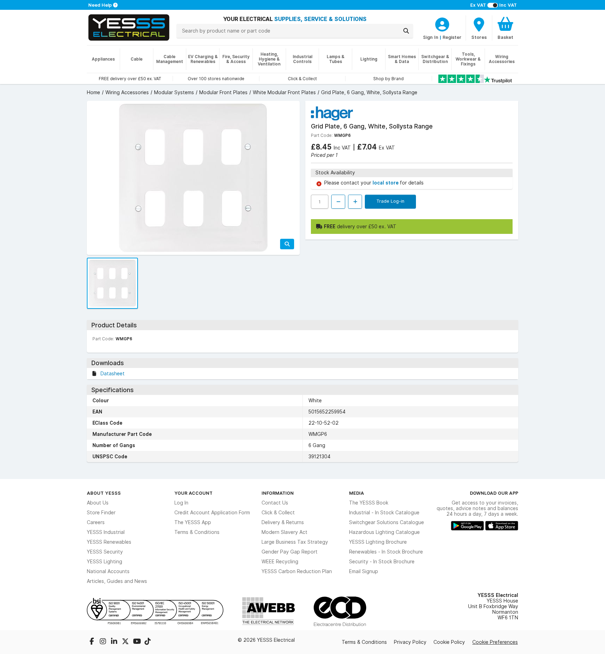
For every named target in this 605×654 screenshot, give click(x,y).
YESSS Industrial (106, 532)
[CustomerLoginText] (442, 23)
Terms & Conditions (197, 532)
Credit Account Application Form (212, 512)
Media (356, 493)
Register (452, 37)
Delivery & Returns (283, 522)
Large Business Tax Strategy (295, 542)
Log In (181, 503)
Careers (96, 522)
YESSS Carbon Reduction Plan (297, 571)
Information (278, 493)
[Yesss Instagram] (103, 642)
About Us (98, 503)
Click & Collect (278, 512)
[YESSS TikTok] (148, 642)
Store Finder (101, 512)
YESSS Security (105, 552)
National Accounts (108, 571)
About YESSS (104, 493)
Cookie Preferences (495, 642)
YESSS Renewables (109, 542)
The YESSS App (192, 522)
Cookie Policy (449, 642)
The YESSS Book (368, 503)
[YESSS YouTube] (137, 642)
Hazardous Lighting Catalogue (384, 532)
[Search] (406, 31)
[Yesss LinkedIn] (114, 642)
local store (386, 183)
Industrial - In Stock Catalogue (384, 512)
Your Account (193, 493)
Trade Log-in (390, 201)
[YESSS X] (126, 642)
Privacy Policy (410, 642)
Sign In (430, 37)
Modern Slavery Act (284, 532)
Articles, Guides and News (117, 581)
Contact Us (275, 503)
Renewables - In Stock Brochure (386, 552)
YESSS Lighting (104, 561)
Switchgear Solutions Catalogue (386, 522)
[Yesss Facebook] (92, 642)
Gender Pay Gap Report (290, 552)
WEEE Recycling (280, 561)
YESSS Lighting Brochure (378, 542)
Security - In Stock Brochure (382, 561)
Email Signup (363, 571)
